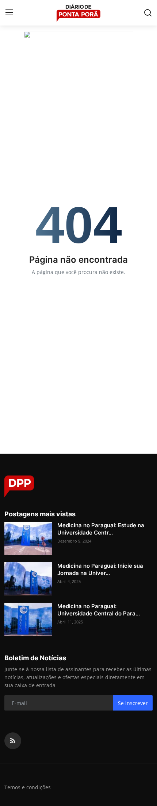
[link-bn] (78, 76)
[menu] (9, 13)
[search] (148, 13)
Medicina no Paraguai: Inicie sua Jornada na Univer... (100, 569)
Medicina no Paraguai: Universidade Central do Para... (98, 610)
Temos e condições (27, 787)
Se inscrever (133, 703)
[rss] (12, 740)
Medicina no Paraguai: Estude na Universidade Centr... (100, 529)
